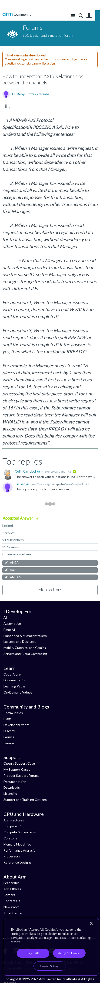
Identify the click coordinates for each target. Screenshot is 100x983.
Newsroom (11, 907)
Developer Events (16, 725)
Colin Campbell (26, 471)
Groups (8, 743)
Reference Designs (17, 862)
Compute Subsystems (19, 832)
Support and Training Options (25, 800)
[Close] (91, 923)
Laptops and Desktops (19, 641)
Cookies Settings (50, 966)
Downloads (11, 787)
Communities (13, 713)
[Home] (16, 15)
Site (73, 16)
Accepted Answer (18, 518)
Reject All (33, 953)
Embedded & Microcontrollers (25, 636)
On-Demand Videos (17, 692)
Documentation (14, 680)
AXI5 (13, 570)
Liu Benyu (19, 94)
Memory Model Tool (17, 844)
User (89, 16)
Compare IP (12, 826)
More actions (50, 589)
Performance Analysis (19, 850)
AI (5, 617)
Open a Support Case (19, 763)
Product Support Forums (21, 775)
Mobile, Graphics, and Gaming (24, 648)
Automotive (12, 623)
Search (81, 16)
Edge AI (9, 630)
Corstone (10, 838)
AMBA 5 (15, 577)
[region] (51, 947)
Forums (8, 737)
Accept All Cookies (69, 953)
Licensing (10, 793)
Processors (11, 856)
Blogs (7, 719)
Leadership (11, 883)
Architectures (13, 820)
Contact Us (11, 901)
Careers (9, 895)
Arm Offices (12, 889)
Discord (9, 731)
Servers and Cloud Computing (25, 654)
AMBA (14, 562)
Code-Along (12, 674)
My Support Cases (16, 769)
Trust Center (13, 913)
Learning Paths (14, 686)
